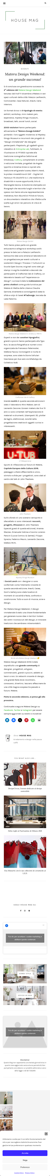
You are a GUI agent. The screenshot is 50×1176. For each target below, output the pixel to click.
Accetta (25, 1153)
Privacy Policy (29, 1173)
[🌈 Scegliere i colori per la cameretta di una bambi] (6, 1111)
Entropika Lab (22, 149)
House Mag (25, 735)
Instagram (27, 710)
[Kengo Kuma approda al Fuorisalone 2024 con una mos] (6, 1125)
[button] (46, 1134)
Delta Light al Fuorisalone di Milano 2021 (25, 831)
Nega (25, 1160)
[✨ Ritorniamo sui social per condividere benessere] (6, 1098)
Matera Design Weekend (30, 90)
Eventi (25, 69)
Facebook (8, 710)
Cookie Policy (19, 1173)
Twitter (17, 710)
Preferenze (25, 1167)
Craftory (18, 160)
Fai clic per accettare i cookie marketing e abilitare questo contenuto (25, 938)
